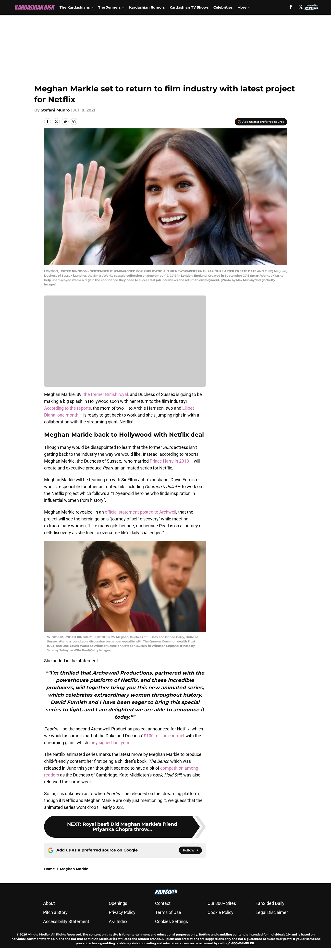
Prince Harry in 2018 (169, 461)
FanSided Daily (270, 903)
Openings (118, 903)
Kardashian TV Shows (189, 7)
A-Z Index (118, 921)
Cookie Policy (220, 912)
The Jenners (109, 7)
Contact (163, 903)
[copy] (74, 121)
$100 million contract (164, 735)
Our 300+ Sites (222, 903)
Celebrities (223, 7)
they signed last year (109, 742)
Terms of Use (168, 912)
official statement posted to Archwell (140, 512)
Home (49, 869)
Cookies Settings (171, 921)
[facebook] (291, 7)
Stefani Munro (55, 110)
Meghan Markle (74, 869)
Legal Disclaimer (272, 912)
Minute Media (38, 934)
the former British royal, (106, 394)
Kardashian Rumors (147, 7)
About (49, 903)
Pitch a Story (55, 912)
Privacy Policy (122, 912)
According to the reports (67, 408)
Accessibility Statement (66, 921)
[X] (301, 7)
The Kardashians (75, 7)
